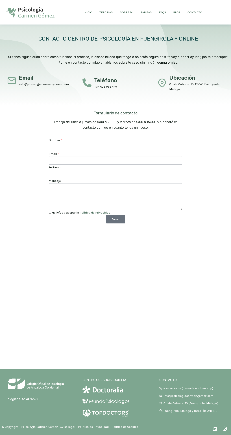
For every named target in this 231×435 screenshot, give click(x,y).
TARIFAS (146, 12)
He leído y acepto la (81, 212)
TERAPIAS (106, 12)
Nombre (55, 140)
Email (26, 78)
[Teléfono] (86, 82)
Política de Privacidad (95, 212)
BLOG (176, 12)
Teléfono (105, 80)
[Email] (11, 80)
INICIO (88, 12)
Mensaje (55, 181)
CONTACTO (195, 12)
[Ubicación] (162, 82)
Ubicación (182, 78)
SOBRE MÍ (127, 12)
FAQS (162, 12)
